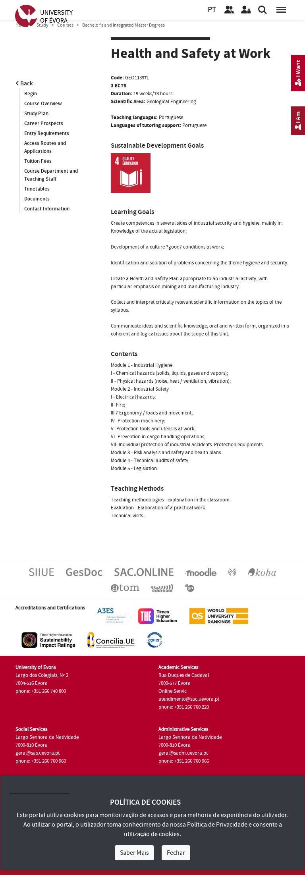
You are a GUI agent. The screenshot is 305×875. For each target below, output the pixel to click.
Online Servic (172, 691)
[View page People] (229, 10)
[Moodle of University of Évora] (200, 571)
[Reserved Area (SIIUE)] (246, 10)
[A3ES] (111, 615)
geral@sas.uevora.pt (37, 753)
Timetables (37, 189)
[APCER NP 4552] (155, 639)
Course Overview (43, 103)
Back (26, 83)
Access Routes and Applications (45, 147)
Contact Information (46, 208)
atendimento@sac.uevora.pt (188, 699)
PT (212, 10)
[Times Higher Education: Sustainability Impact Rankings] (48, 639)
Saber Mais (134, 853)
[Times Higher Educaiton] (158, 615)
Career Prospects (43, 123)
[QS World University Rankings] (218, 615)
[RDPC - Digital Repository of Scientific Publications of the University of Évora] (232, 571)
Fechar (176, 853)
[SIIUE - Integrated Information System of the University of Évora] (41, 571)
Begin (30, 93)
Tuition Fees (38, 161)
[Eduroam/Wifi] (162, 587)
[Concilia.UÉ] (111, 639)
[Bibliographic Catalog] (262, 571)
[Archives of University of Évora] (125, 587)
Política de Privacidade (217, 825)
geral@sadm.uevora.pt (183, 753)
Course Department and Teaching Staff (51, 175)
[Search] (262, 10)
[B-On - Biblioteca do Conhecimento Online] (189, 587)
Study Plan (36, 113)
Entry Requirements (46, 133)
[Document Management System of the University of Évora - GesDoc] (84, 571)
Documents (37, 198)
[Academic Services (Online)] (144, 571)
